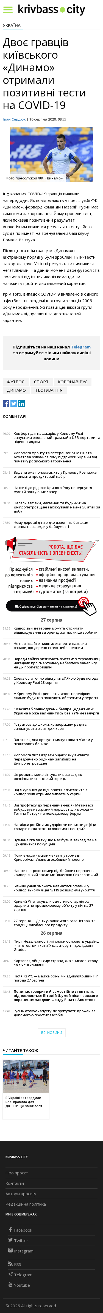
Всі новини (51, 1032)
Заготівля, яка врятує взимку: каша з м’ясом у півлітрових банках (53, 742)
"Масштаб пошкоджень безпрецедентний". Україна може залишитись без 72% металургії (56, 711)
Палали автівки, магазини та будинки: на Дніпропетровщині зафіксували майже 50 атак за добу (57, 507)
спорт (41, 381)
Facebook (23, 1230)
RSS (17, 1264)
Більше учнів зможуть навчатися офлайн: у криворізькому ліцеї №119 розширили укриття (54, 888)
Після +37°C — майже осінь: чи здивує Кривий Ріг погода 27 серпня (56, 978)
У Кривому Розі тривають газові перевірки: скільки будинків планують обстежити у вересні (56, 696)
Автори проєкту (20, 1193)
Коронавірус (72, 381)
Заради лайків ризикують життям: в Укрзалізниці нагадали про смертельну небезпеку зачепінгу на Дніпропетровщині (57, 663)
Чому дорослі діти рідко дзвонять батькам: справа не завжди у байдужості (51, 524)
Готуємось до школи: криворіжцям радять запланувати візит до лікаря (50, 726)
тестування (49, 390)
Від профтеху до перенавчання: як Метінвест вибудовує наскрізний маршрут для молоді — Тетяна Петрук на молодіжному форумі (53, 809)
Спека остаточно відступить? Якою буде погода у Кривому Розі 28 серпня (56, 680)
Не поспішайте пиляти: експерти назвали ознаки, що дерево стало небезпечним (50, 646)
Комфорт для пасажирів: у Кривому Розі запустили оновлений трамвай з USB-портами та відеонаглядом (57, 437)
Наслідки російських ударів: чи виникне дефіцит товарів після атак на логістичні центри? (56, 827)
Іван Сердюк (14, 119)
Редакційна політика (25, 1204)
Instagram (24, 1251)
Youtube (22, 1285)
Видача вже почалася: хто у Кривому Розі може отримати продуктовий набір (55, 474)
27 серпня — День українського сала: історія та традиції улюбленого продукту (55, 923)
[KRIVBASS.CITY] (51, 10)
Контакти (14, 1183)
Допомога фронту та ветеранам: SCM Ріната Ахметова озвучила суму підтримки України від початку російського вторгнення (55, 457)
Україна (12, 25)
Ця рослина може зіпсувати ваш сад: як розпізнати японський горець (48, 777)
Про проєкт (16, 1172)
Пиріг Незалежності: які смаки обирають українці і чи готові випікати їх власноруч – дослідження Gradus (56, 945)
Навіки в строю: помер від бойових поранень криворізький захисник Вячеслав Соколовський (56, 873)
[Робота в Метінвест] (51, 576)
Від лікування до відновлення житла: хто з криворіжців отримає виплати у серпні (50, 792)
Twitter (21, 1240)
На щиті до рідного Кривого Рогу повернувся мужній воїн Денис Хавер (53, 490)
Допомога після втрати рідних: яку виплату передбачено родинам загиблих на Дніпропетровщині (51, 759)
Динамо (16, 390)
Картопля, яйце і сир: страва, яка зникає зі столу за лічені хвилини (56, 963)
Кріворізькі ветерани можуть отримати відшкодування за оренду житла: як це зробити (56, 630)
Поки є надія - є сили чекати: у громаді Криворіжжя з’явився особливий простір (49, 857)
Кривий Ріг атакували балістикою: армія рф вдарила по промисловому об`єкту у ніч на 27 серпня (53, 905)
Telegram (81, 347)
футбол (16, 381)
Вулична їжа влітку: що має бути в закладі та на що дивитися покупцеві (55, 842)
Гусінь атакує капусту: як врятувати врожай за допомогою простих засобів (55, 1013)
